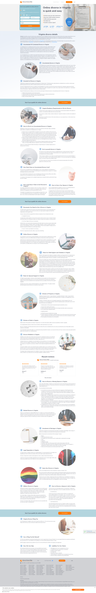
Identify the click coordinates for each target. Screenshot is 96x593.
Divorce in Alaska (23, 566)
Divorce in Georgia (23, 574)
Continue (30, 25)
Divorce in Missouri (39, 569)
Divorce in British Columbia (70, 567)
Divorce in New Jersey (40, 574)
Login (72, 560)
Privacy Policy (33, 590)
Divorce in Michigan (40, 566)
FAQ (38, 560)
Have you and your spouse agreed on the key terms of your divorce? (29, 13)
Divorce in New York (49, 566)
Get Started (61, 560)
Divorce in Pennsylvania (50, 571)
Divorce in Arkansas (23, 568)
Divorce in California (23, 569)
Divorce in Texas (58, 566)
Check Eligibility (65, 102)
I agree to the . (26, 28)
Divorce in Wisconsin (59, 573)
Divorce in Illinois (31, 567)
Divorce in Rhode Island (50, 572)
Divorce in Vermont (59, 568)
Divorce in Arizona (23, 567)
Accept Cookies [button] (78, 589)
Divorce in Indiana (31, 568)
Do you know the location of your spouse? (27, 8)
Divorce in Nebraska (40, 571)
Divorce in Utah (58, 567)
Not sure (28, 15)
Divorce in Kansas (31, 570)
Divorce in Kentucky (32, 571)
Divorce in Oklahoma (49, 569)
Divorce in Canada (68, 565)
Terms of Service (29, 28)
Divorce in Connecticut (23, 571)
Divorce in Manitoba (69, 568)
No (25, 10)
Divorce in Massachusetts (41, 565)
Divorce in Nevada (39, 572)
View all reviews (48, 377)
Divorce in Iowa (31, 569)
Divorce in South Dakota (50, 574)
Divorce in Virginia (58, 569)
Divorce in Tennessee (59, 565)
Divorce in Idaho (31, 566)
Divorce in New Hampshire (41, 573)
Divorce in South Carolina (50, 573)
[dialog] (48, 590)
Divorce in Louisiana (32, 572)
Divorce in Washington (59, 570)
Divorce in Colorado (23, 570)
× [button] (94, 587)
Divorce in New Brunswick (70, 569)
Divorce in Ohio (48, 568)
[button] (31, 591)
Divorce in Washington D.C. (60, 571)
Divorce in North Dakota (50, 567)
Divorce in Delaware (23, 572)
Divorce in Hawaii (31, 565)
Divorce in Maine (31, 573)
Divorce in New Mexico (50, 565)
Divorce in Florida (23, 573)
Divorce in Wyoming (59, 574)
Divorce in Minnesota (40, 567)
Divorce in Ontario (69, 570)
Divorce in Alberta (68, 566)
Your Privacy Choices (48, 560)
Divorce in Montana (40, 570)
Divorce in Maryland (32, 574)
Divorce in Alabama (23, 565)
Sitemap (21, 576)
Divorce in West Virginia (59, 572)
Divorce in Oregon (49, 570)
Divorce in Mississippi (40, 568)
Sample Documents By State (24, 578)
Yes (22, 10)
